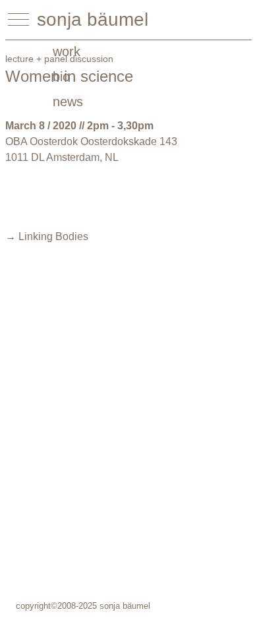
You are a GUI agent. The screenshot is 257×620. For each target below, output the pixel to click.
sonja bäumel (92, 19)
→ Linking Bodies (46, 236)
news (68, 101)
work (66, 51)
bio (61, 76)
